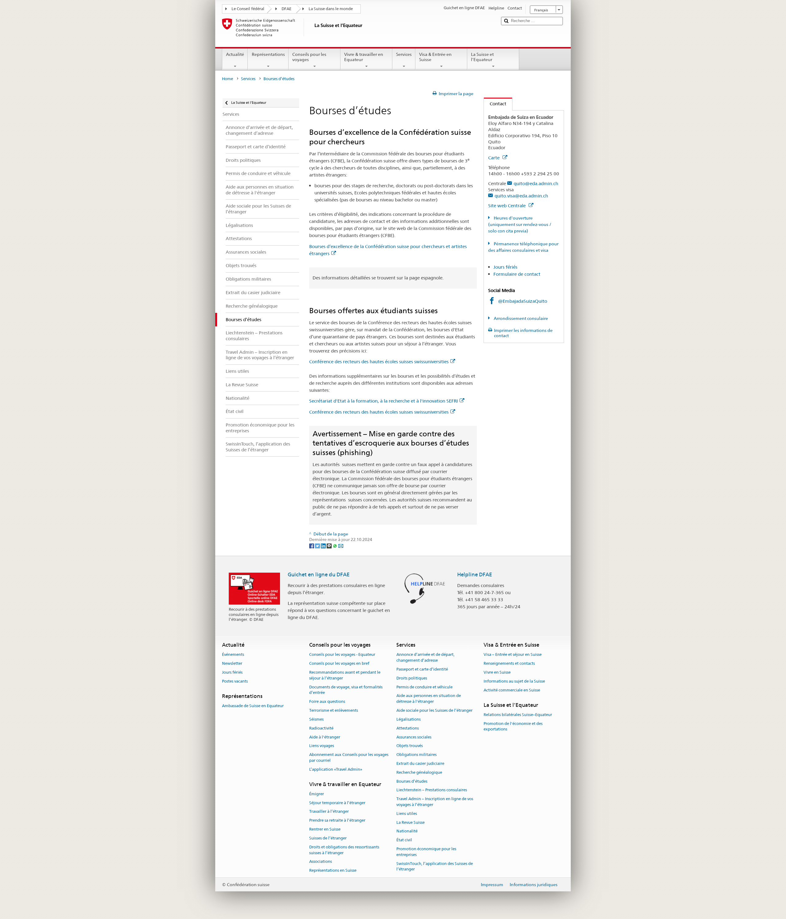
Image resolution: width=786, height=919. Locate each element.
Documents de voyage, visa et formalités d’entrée (346, 690)
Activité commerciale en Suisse (512, 690)
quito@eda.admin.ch (536, 183)
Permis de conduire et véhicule (424, 687)
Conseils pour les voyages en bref (339, 663)
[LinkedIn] (324, 545)
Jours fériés (505, 267)
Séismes (316, 719)
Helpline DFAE (474, 574)
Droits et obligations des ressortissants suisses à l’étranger (344, 850)
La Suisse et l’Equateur (482, 57)
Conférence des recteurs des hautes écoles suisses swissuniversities (379, 361)
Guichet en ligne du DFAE (319, 574)
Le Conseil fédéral (248, 8)
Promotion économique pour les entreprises (426, 852)
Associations (320, 861)
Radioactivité (321, 728)
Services (404, 54)
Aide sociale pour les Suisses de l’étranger (434, 710)
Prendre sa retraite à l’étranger (337, 820)
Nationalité (407, 831)
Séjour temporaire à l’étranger (337, 802)
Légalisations (408, 719)
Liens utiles (406, 813)
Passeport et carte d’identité (422, 669)
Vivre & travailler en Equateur (363, 57)
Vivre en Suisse (497, 672)
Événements (233, 654)
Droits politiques (411, 678)
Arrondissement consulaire (520, 318)
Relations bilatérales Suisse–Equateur (518, 714)
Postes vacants (235, 681)
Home (227, 78)
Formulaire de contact (516, 274)
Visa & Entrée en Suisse (435, 57)
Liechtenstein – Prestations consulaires (431, 790)
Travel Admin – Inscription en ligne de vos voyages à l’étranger (434, 801)
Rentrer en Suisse (324, 829)
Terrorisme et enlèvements (333, 710)
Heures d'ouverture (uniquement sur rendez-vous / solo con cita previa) (519, 224)
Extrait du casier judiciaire (420, 763)
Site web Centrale (507, 205)
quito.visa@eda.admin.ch (521, 196)
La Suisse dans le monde (331, 8)
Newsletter (232, 663)
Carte (494, 158)
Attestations (407, 728)
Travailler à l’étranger (329, 811)
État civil (404, 840)
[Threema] (330, 545)
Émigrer (316, 794)
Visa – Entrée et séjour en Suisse (513, 654)
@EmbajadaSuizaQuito (522, 301)
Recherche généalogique (419, 772)
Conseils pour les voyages (309, 57)
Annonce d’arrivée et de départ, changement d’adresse (425, 657)
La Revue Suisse (410, 822)
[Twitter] (318, 545)
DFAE (286, 8)
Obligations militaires (416, 754)
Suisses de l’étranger (328, 838)
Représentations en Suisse (332, 870)
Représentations (268, 54)
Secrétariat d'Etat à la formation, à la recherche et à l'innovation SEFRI (383, 401)
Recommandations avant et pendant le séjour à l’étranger (344, 675)
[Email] (340, 545)
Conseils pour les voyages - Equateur (342, 654)
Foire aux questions (327, 701)
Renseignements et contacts (509, 663)
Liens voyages (321, 746)
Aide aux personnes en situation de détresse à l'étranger (428, 699)
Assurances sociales (413, 737)
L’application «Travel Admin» (335, 769)
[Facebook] (312, 545)
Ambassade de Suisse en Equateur (253, 705)
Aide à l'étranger (324, 737)
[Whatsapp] (335, 545)
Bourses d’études (411, 781)
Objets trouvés (409, 746)
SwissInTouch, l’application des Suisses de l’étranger (434, 866)
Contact (495, 104)
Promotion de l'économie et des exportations (513, 726)
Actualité (235, 54)
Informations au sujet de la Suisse (514, 681)
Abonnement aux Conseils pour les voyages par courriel (348, 757)
